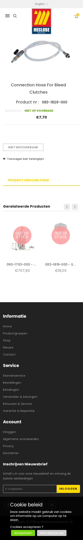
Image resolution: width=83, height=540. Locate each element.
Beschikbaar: (13, 111)
